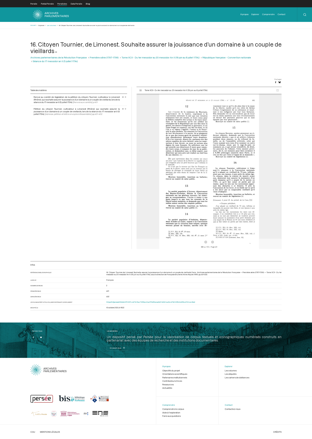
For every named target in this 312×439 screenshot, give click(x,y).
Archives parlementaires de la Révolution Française (58, 57)
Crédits (277, 432)
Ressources (168, 384)
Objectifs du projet (171, 370)
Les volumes (51, 25)
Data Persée (76, 4)
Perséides (62, 4)
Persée (33, 4)
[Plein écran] (277, 90)
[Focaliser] (125, 97)
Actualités (167, 388)
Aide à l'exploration (171, 412)
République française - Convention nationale (226, 57)
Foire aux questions (171, 416)
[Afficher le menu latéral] (140, 90)
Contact (281, 14)
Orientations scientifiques (174, 374)
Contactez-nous (232, 409)
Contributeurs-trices (172, 381)
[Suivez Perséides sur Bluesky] (41, 337)
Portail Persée (47, 4)
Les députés (230, 374)
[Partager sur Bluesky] (280, 82)
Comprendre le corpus (173, 409)
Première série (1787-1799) (104, 57)
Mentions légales (50, 432)
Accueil (33, 25)
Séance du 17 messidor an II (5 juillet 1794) (55, 61)
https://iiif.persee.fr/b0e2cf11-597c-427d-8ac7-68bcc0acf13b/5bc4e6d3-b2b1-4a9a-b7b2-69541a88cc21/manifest (150, 302)
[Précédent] (205, 242)
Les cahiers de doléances (237, 377)
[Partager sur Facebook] (275, 82)
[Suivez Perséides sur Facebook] (33, 337)
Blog (88, 4)
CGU (32, 432)
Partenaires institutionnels (174, 377)
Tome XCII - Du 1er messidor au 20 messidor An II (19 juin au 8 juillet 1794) (160, 57)
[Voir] (56, 51)
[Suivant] (212, 242)
